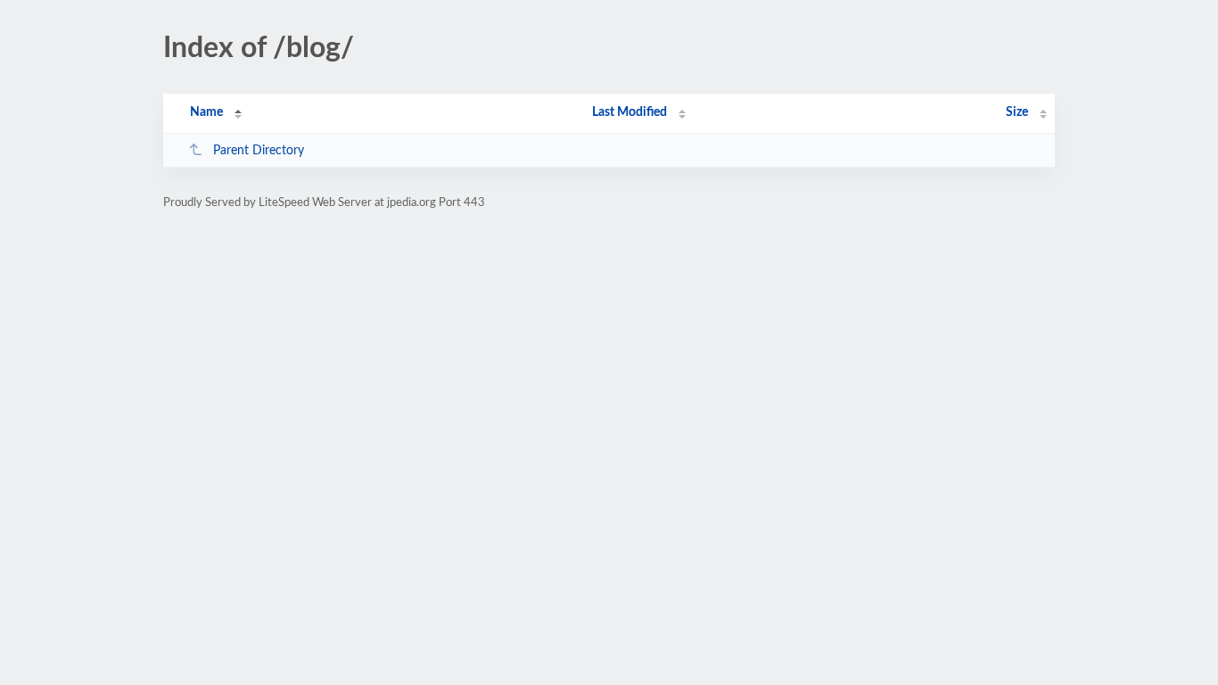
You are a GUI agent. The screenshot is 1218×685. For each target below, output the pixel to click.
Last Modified (629, 112)
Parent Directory (258, 150)
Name (206, 112)
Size (1017, 112)
